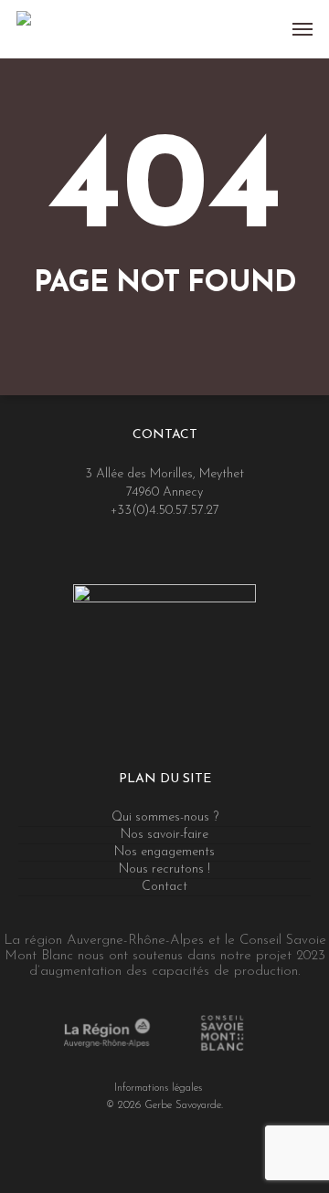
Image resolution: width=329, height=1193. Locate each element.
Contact (164, 887)
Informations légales (158, 1088)
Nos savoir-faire (164, 835)
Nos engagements (164, 852)
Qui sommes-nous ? (164, 817)
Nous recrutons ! (164, 869)
